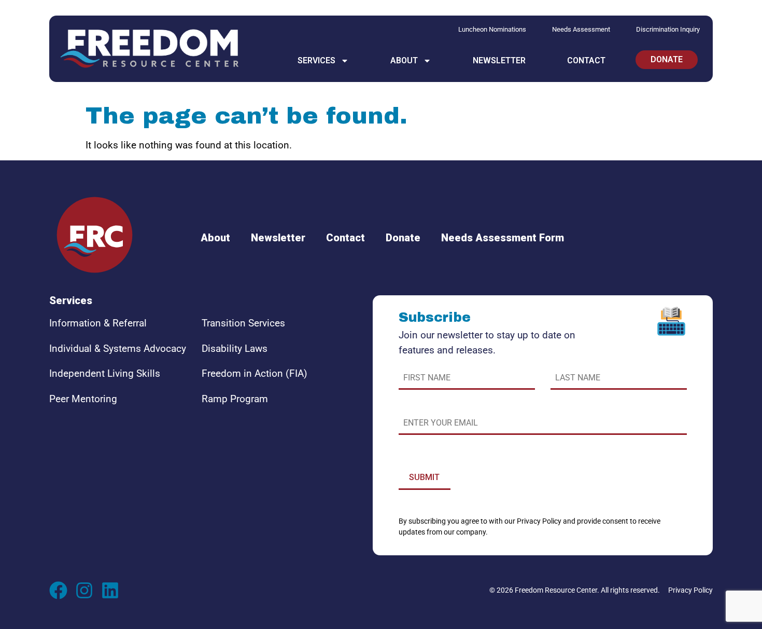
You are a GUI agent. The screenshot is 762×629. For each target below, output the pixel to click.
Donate (403, 237)
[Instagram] (84, 590)
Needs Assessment (581, 29)
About (404, 60)
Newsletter (499, 60)
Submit (424, 477)
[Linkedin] (110, 590)
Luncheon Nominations (492, 29)
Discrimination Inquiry (668, 29)
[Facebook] (58, 590)
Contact (586, 60)
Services (316, 60)
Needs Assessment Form (502, 237)
